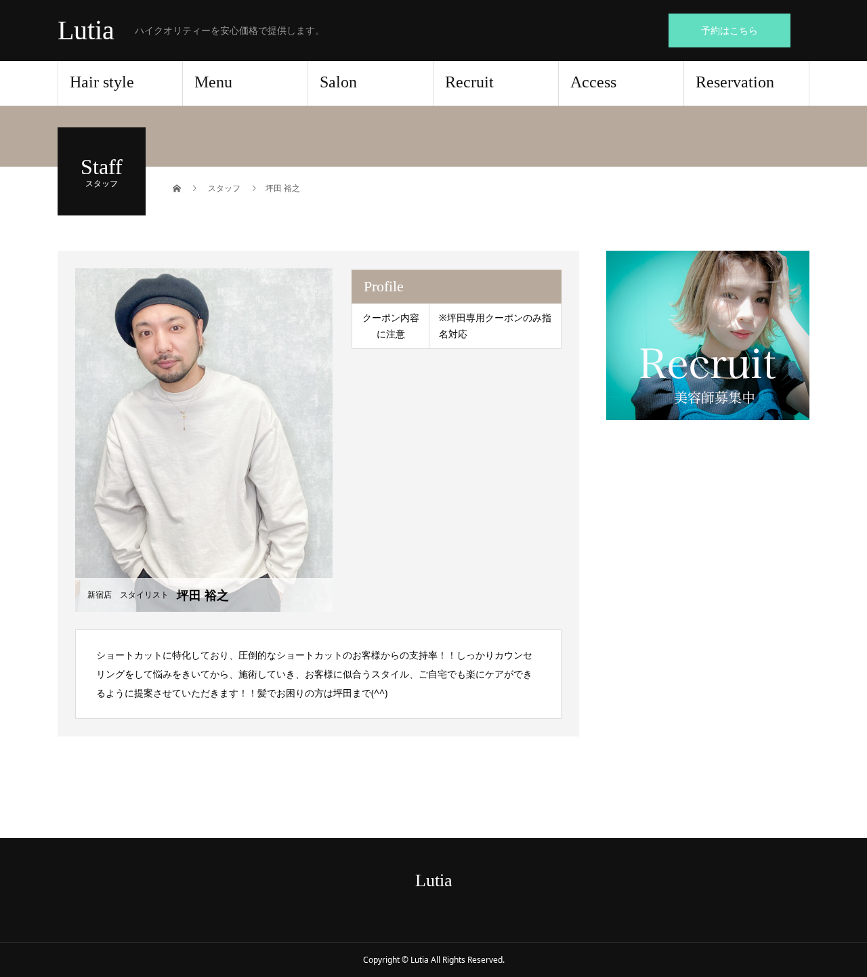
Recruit (469, 82)
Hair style (102, 82)
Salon (338, 82)
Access (593, 82)
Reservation (735, 82)
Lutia (86, 30)
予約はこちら (729, 30)
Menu (213, 82)
